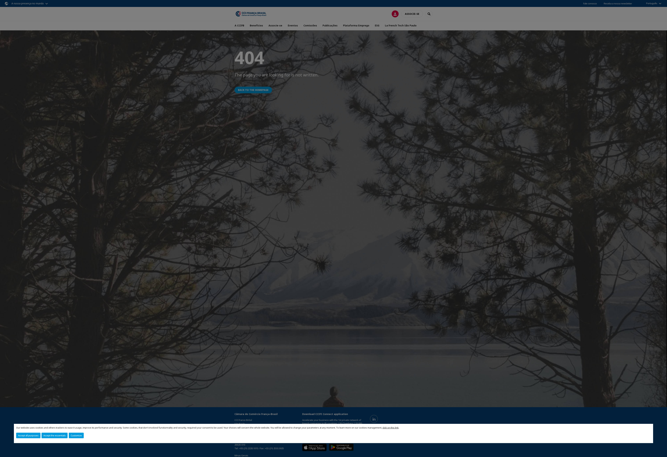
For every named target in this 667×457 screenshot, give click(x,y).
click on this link (390, 427)
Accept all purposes (28, 435)
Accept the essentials (54, 435)
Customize (76, 435)
